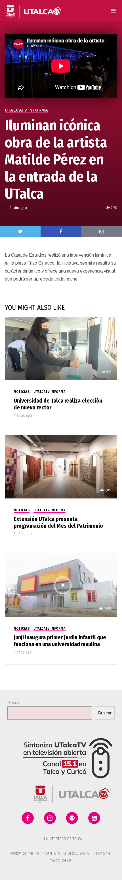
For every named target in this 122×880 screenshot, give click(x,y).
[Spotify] (72, 818)
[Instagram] (50, 818)
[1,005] (61, 584)
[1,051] (61, 466)
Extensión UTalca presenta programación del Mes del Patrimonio (58, 522)
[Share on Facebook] (61, 231)
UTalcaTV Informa (26, 110)
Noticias (22, 392)
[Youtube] (94, 818)
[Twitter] (20, 231)
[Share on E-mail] (101, 231)
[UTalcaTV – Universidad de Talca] (33, 9)
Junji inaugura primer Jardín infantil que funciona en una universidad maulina (60, 641)
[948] (61, 348)
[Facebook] (28, 818)
